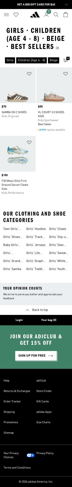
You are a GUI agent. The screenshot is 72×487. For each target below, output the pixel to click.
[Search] (56, 14)
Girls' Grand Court (11, 262)
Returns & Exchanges (17, 391)
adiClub (41, 380)
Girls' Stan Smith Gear (57, 246)
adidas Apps (44, 412)
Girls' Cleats (57, 229)
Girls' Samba (12, 269)
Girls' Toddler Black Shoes (35, 270)
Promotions (11, 422)
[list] (29, 60)
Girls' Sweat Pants (57, 254)
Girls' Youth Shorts (57, 270)
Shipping (9, 412)
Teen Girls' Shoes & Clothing (10, 229)
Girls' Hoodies (36, 229)
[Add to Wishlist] (29, 74)
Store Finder (44, 391)
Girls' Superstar (10, 254)
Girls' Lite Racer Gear (34, 254)
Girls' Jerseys (35, 245)
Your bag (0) (48, 320)
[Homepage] (35, 16)
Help (6, 380)
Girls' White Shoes (57, 262)
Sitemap (9, 432)
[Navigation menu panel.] (6, 14)
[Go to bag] (65, 14)
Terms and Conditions (17, 467)
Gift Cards (42, 401)
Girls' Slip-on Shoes (58, 237)
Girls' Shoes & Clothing (11, 237)
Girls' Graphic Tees (36, 262)
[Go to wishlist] (16, 14)
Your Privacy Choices (11, 455)
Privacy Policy (44, 453)
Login (19, 320)
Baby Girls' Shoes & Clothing (11, 246)
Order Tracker (12, 401)
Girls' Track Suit (34, 237)
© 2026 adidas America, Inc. (36, 481)
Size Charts (43, 422)
